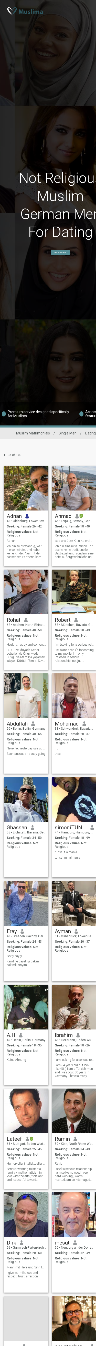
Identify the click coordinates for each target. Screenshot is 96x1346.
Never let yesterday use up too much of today (26, 748)
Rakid (58, 1163)
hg (56, 748)
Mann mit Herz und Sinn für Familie (26, 1267)
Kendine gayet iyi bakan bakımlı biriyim (23, 963)
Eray (12, 931)
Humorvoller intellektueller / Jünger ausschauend (26, 1163)
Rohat (13, 620)
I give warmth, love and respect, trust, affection (22, 1274)
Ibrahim (64, 1035)
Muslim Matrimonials (33, 433)
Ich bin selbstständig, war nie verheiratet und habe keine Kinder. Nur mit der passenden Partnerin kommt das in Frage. (26, 551)
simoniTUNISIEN (71, 827)
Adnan (14, 516)
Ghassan (17, 827)
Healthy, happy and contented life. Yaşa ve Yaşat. (26, 644)
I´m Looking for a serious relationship (74, 644)
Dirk (11, 1243)
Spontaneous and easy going (26, 754)
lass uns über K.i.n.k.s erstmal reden (74, 541)
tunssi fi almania (66, 852)
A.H (11, 1035)
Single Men (68, 433)
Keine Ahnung (16, 1060)
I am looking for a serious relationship (74, 1060)
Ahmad (63, 516)
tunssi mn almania (67, 857)
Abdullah (17, 724)
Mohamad (67, 724)
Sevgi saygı (14, 956)
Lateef (14, 1139)
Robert (63, 620)
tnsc (58, 754)
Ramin (62, 1139)
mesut (62, 1243)
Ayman (63, 931)
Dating (90, 433)
